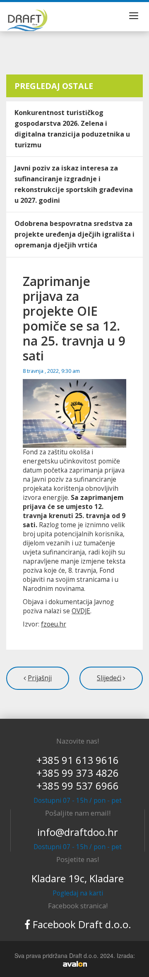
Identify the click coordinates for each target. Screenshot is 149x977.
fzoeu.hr (53, 624)
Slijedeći (109, 678)
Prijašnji (40, 678)
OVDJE (81, 611)
